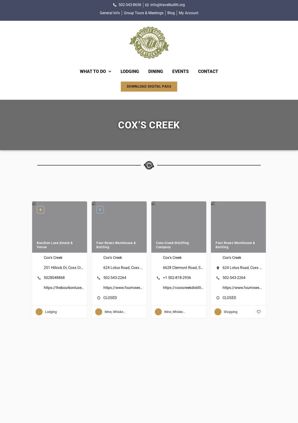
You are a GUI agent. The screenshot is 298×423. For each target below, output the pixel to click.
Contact (208, 71)
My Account (188, 13)
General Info (110, 13)
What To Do (93, 71)
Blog (171, 13)
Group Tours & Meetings (143, 13)
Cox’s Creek (149, 125)
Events (180, 71)
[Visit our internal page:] (149, 42)
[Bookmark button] (258, 312)
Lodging (130, 71)
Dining (155, 71)
